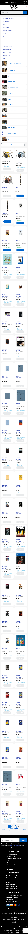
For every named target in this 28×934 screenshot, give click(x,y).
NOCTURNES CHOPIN (7, 379)
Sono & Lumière (7, 52)
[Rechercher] (25, 12)
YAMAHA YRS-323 (6, 214)
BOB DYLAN (18, 515)
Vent (4, 58)
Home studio (6, 27)
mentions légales (15, 845)
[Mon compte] (23, 7)
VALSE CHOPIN (18, 379)
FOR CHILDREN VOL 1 (7, 787)
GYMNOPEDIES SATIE (7, 433)
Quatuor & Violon (7, 46)
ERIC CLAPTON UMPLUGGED (18, 567)
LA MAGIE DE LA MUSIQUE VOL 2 (5, 244)
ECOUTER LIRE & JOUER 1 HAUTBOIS (19, 733)
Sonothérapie (6, 55)
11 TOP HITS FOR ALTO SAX (7, 570)
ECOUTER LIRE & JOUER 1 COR (5, 733)
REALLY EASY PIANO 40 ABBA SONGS (20, 597)
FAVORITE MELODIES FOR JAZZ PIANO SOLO (20, 543)
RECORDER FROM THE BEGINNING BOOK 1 (7, 325)
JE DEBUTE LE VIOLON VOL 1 (20, 788)
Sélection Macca (7, 49)
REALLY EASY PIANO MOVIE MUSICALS (6, 652)
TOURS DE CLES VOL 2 (20, 216)
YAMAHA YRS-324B (19, 188)
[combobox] (11, 12)
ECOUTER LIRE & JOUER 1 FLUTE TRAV (7, 760)
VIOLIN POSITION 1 (6, 705)
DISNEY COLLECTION (19, 651)
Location (5, 33)
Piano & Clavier (7, 43)
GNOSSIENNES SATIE (20, 406)
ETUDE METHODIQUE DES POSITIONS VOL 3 (20, 815)
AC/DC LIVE (4, 351)
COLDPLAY (4, 678)
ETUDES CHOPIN (5, 406)
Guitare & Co (6, 21)
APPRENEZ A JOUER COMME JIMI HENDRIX (20, 298)
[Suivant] (25, 828)
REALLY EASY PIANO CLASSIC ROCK (19, 352)
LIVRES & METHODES (18, 214)
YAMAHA (17, 162)
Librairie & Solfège (7, 30)
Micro (4, 37)
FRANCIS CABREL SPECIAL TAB (19, 760)
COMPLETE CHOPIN (19, 488)
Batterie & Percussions (8, 18)
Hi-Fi (4, 24)
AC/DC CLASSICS (6, 596)
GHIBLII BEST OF (5, 270)
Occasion (5, 40)
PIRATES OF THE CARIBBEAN (19, 624)
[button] (26, 7)
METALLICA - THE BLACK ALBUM (19, 325)
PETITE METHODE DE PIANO (6, 298)
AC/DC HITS (4, 515)
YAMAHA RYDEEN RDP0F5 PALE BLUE (19, 164)
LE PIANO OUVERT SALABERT (19, 271)
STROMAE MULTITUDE (7, 460)
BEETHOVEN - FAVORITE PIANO (19, 461)
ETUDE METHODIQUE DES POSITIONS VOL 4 (7, 815)
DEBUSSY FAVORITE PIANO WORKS (6, 488)
